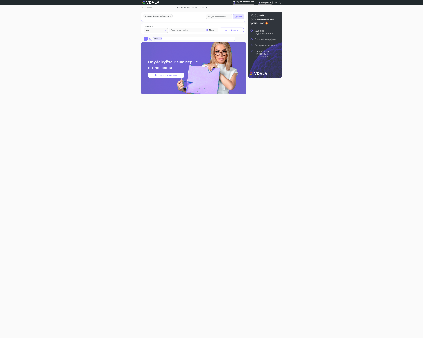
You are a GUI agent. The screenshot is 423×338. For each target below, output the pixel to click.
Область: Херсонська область (157, 16)
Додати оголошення (245, 2)
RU (276, 2)
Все (147, 30)
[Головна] (143, 8)
